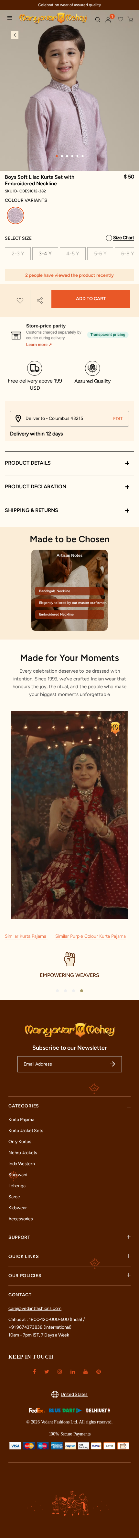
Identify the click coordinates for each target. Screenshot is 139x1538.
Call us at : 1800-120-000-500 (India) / (46, 1319)
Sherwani (17, 1175)
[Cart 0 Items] (130, 19)
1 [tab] (57, 156)
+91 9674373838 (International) (39, 1327)
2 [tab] (62, 156)
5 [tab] (77, 156)
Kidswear (17, 1208)
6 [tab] (82, 156)
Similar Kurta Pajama (26, 936)
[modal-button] (69, 332)
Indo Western (21, 1163)
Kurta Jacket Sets (25, 1130)
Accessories (20, 1219)
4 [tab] (72, 156)
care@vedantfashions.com (34, 1308)
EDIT (118, 418)
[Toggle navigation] (11, 19)
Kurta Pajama (21, 1119)
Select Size (18, 238)
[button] (108, 20)
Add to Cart (91, 298)
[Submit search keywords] (97, 19)
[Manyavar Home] (54, 18)
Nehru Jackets (22, 1152)
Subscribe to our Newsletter (69, 1047)
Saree (14, 1197)
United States (74, 1394)
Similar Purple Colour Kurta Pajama (90, 936)
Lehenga (17, 1186)
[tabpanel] (69, 106)
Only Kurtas (19, 1141)
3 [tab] (67, 156)
